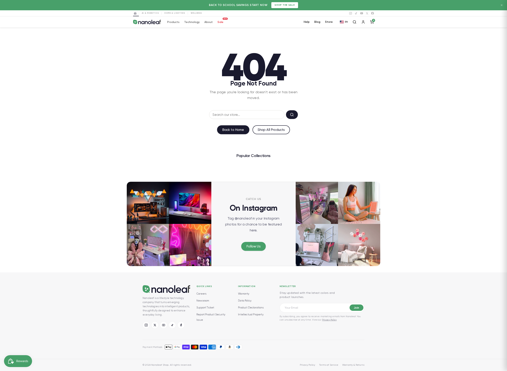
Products (173, 22)
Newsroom (202, 300)
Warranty (243, 293)
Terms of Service (328, 364)
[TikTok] (356, 13)
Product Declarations (251, 307)
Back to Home (233, 130)
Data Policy (245, 300)
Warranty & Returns (353, 364)
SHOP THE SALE (284, 5)
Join (356, 307)
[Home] (136, 13)
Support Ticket (205, 307)
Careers (201, 293)
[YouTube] (361, 13)
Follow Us (253, 246)
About (208, 22)
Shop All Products (271, 130)
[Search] (354, 22)
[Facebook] (372, 13)
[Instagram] (350, 13)
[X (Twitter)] (154, 325)
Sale (220, 21)
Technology (192, 22)
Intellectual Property (251, 314)
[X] (367, 13)
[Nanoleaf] (147, 22)
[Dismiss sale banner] (501, 5)
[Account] (363, 22)
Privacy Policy (329, 320)
